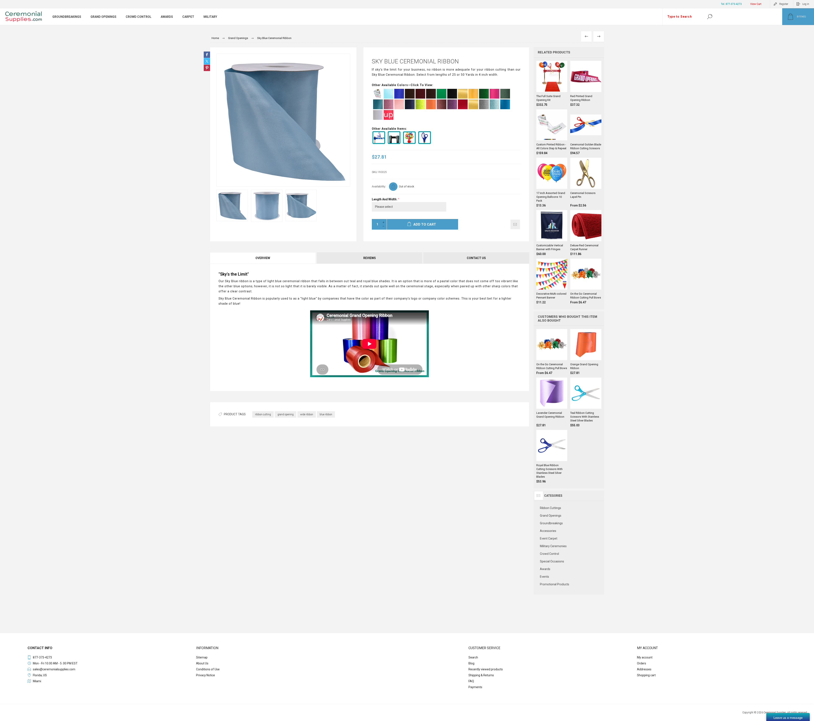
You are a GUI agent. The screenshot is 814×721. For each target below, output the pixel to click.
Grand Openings (550, 515)
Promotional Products (554, 584)
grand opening (285, 414)
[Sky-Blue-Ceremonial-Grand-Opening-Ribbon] (232, 205)
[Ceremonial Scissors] (425, 143)
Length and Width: (385, 199)
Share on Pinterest (207, 68)
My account (644, 657)
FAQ (471, 681)
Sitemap (202, 657)
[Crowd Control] (395, 143)
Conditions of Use (208, 669)
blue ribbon (326, 414)
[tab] (263, 258)
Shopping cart (646, 675)
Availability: (379, 186)
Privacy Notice (205, 675)
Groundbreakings (551, 523)
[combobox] (682, 16)
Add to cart (552, 81)
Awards (545, 569)
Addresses (644, 669)
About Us (202, 663)
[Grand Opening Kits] (379, 143)
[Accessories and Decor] (410, 143)
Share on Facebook (207, 55)
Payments (475, 687)
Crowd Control (549, 553)
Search (710, 16)
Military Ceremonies (553, 546)
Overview (262, 258)
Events (544, 576)
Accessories (548, 531)
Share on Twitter (207, 61)
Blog (471, 663)
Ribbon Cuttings (550, 508)
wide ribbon (306, 414)
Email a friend (515, 224)
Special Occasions (552, 561)
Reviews (369, 258)
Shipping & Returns (481, 675)
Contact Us (476, 258)
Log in (805, 4)
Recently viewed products (485, 669)
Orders (641, 663)
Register (783, 4)
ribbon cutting (263, 414)
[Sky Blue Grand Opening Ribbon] (266, 206)
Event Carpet (548, 538)
